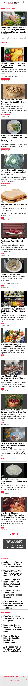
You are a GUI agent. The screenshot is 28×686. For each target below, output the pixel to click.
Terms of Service (15, 679)
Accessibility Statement (14, 680)
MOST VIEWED (4, 558)
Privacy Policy (23, 679)
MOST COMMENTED (5, 612)
